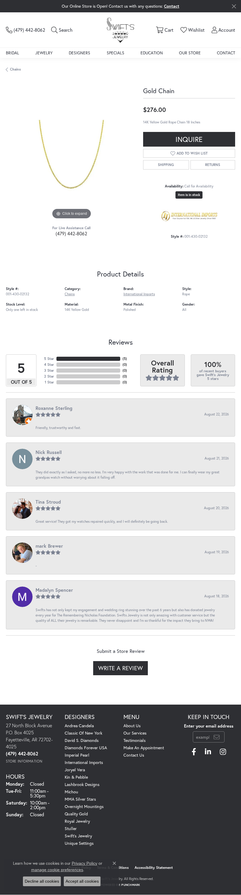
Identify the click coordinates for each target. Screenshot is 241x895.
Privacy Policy (84, 863)
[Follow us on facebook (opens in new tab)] (194, 751)
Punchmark (130, 885)
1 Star (49, 382)
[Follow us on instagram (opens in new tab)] (223, 751)
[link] (25, 30)
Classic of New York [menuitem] (83, 733)
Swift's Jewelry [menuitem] (78, 836)
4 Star (49, 364)
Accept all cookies (82, 881)
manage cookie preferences (57, 869)
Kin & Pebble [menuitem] (76, 777)
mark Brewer (49, 546)
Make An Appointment (143, 747)
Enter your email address (208, 726)
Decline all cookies (42, 881)
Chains (15, 69)
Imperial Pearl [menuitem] (77, 755)
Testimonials (134, 740)
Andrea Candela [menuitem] (79, 725)
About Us (132, 725)
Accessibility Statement (154, 867)
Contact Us (133, 755)
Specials (115, 53)
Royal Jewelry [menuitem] (77, 821)
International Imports (139, 294)
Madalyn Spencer (54, 590)
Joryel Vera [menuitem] (75, 769)
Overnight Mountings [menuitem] (84, 806)
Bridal (12, 53)
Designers (79, 53)
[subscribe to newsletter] (216, 737)
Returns (212, 164)
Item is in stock (189, 195)
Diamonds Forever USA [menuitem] (86, 747)
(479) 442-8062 (71, 233)
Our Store (190, 53)
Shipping (166, 164)
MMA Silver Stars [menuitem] (80, 799)
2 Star (49, 376)
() (125, 358)
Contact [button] (171, 6)
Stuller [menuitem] (71, 828)
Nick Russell (49, 452)
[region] (71, 155)
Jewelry (44, 53)
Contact (226, 53)
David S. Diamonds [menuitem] (82, 740)
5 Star (49, 358)
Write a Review (120, 668)
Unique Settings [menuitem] (79, 843)
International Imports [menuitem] (84, 762)
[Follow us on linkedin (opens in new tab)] (208, 751)
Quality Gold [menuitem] (76, 814)
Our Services (135, 733)
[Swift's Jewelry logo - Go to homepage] (120, 29)
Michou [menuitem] (71, 792)
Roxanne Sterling (54, 408)
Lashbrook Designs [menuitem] (82, 784)
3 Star (49, 370)
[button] (62, 30)
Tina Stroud (48, 502)
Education (151, 53)
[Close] (233, 6)
